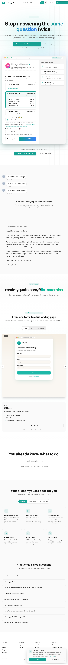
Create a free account (24, 153)
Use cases (32, 501)
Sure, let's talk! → (27, 139)
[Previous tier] (2, 366)
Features (23, 501)
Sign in (51, 2)
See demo (19, 3)
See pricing (48, 44)
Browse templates (45, 153)
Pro (32, 328)
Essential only (55, 659)
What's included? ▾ (13, 88)
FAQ (24, 3)
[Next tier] (65, 366)
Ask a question (12, 139)
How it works (44, 501)
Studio (42, 328)
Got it (37, 659)
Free (25, 328)
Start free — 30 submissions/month (27, 44)
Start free (33, 425)
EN (42, 3)
